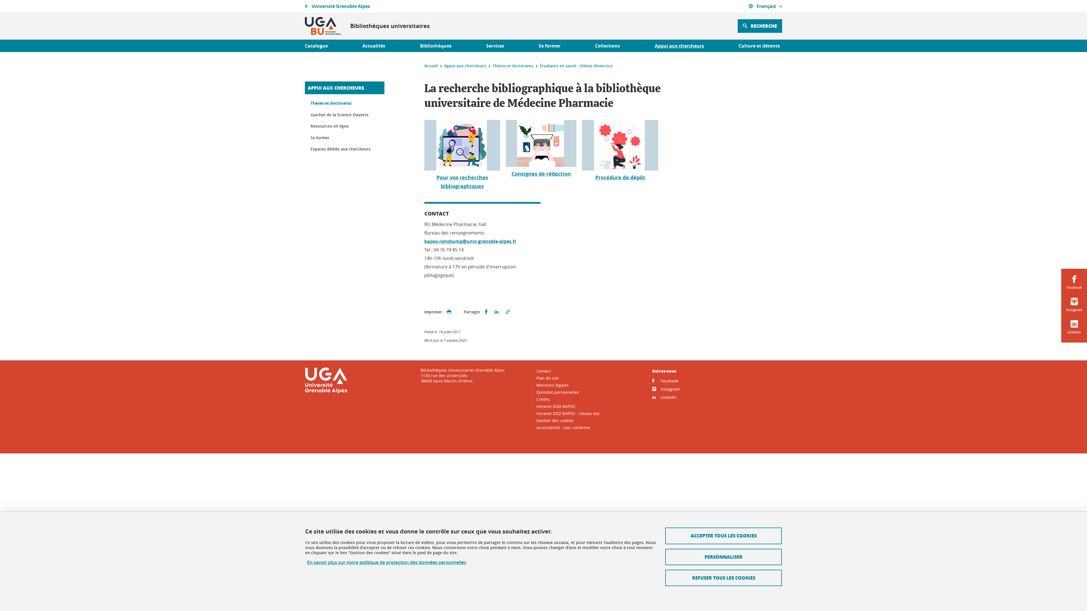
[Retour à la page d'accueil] (323, 26)
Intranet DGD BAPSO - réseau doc (568, 413)
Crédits (543, 399)
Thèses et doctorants (331, 103)
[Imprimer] (449, 312)
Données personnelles (557, 392)
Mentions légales (552, 385)
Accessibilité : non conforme (563, 427)
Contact (543, 371)
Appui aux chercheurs (336, 88)
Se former (320, 137)
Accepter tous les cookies (724, 535)
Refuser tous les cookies (723, 578)
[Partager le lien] (507, 312)
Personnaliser (724, 557)
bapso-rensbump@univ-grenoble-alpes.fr (470, 241)
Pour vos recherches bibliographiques (462, 182)
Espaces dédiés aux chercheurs (341, 149)
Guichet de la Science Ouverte (340, 114)
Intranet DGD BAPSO (555, 406)
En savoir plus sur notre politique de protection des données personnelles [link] (386, 562)
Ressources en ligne (330, 126)
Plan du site (547, 378)
